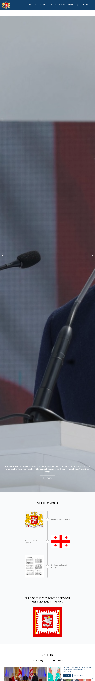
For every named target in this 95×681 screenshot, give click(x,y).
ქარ (83, 5)
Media (53, 5)
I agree (67, 675)
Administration (66, 5)
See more (47, 478)
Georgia (44, 5)
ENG (87, 5)
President (33, 5)
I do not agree (78, 675)
